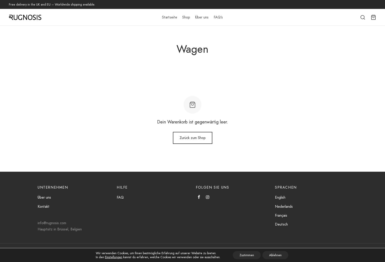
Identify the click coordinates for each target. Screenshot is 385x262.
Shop (186, 17)
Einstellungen (113, 257)
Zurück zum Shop (193, 137)
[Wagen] (373, 17)
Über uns (202, 17)
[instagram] (207, 197)
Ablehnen (275, 255)
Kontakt (43, 206)
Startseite (169, 17)
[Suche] (362, 17)
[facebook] (199, 197)
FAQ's (218, 17)
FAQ (120, 197)
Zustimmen (247, 255)
